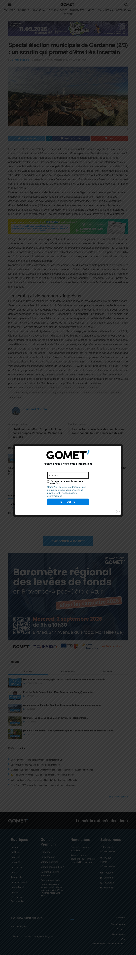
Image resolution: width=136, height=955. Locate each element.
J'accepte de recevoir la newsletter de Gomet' (66, 482)
